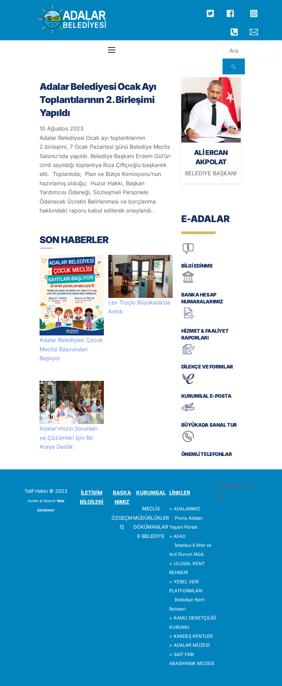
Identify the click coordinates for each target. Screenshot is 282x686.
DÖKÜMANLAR (150, 527)
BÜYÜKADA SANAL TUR (209, 425)
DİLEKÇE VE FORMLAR (207, 367)
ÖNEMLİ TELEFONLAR (206, 454)
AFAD (179, 536)
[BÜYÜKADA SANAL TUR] (188, 412)
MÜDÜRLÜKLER (151, 518)
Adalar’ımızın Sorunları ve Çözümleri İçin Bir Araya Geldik (69, 437)
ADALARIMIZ (187, 508)
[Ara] (234, 66)
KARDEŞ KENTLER (193, 636)
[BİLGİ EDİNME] (188, 253)
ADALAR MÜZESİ (191, 645)
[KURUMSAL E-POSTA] (188, 383)
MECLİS (151, 508)
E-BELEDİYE (150, 536)
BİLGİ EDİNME (197, 266)
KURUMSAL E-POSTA (206, 396)
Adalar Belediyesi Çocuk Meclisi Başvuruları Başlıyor (71, 349)
